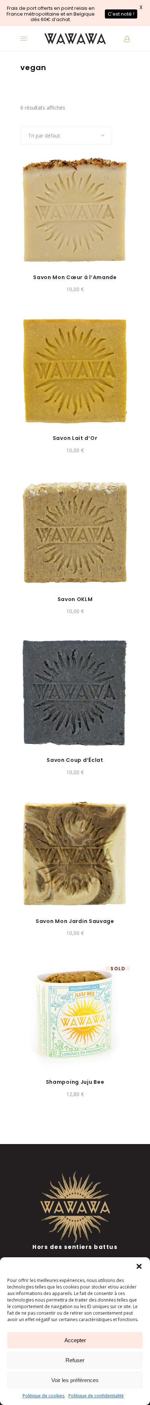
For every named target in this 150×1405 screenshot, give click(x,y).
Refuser (75, 1360)
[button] (139, 1266)
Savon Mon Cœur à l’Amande (75, 277)
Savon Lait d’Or (75, 438)
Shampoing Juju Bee (75, 1082)
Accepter (75, 1340)
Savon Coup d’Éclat (75, 760)
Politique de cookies (44, 1396)
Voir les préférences (75, 1380)
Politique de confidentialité (96, 1396)
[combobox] (65, 136)
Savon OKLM (75, 599)
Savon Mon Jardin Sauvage (75, 921)
